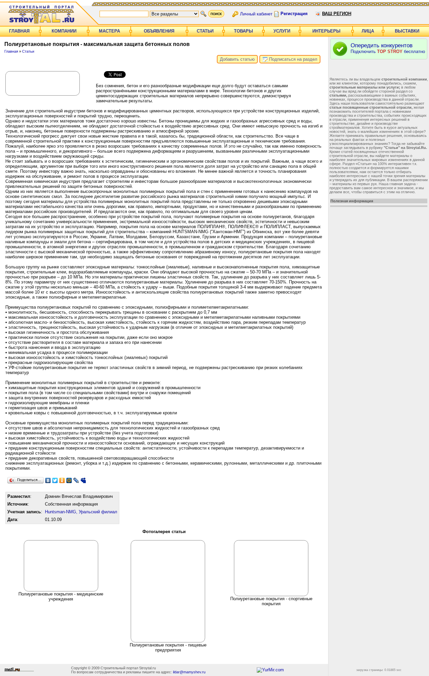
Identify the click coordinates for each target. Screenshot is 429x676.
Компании (64, 31)
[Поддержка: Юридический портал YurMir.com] (270, 669)
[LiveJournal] (76, 480)
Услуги (281, 31)
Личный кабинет (256, 13)
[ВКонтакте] (48, 480)
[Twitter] (55, 480)
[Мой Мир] (69, 480)
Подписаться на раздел (292, 59)
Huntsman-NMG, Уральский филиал (81, 511)
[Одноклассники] (62, 480)
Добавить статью (237, 59)
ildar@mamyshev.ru (189, 672)
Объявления (159, 31)
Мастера (109, 31)
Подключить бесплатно (388, 48)
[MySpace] (83, 480)
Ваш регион (336, 13)
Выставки (407, 31)
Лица (368, 31)
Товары (243, 31)
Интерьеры (326, 31)
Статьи (205, 31)
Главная (19, 31)
